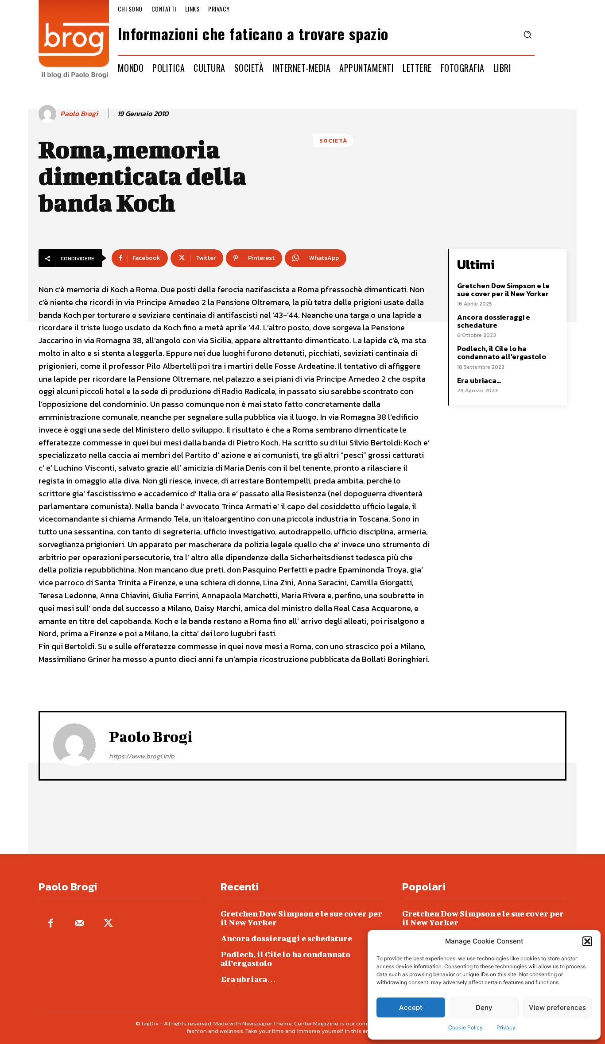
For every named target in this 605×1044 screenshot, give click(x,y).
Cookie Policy (465, 1027)
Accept (411, 1007)
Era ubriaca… (479, 380)
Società (333, 140)
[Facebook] (51, 924)
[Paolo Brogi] (49, 114)
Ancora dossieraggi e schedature (493, 321)
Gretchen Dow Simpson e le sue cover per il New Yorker (503, 289)
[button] (587, 941)
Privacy (506, 1027)
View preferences (557, 1007)
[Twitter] (108, 924)
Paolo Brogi (79, 113)
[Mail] (79, 924)
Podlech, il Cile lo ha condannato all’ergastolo (501, 352)
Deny (484, 1007)
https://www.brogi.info (142, 756)
